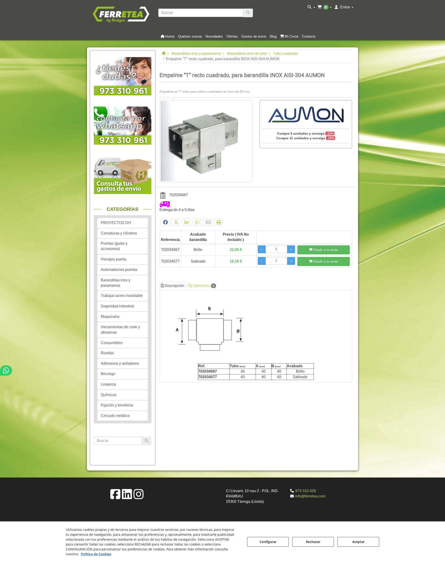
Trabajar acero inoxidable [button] (122, 296)
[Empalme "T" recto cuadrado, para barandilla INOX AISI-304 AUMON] (206, 141)
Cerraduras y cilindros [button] (119, 233)
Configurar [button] (268, 541)
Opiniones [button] (203, 286)
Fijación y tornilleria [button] (117, 405)
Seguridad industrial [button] (117, 306)
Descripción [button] (174, 286)
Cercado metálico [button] (115, 416)
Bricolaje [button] (108, 374)
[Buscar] (248, 13)
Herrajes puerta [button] (113, 259)
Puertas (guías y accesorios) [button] (114, 246)
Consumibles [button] (112, 343)
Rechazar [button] (313, 541)
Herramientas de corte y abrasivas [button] (120, 329)
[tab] (256, 336)
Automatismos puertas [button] (119, 270)
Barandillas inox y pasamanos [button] (115, 282)
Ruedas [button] (107, 353)
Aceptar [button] (358, 541)
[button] (120, 14)
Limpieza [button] (108, 384)
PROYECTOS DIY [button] (116, 223)
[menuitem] (311, 7)
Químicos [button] (108, 395)
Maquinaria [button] (110, 316)
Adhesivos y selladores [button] (120, 363)
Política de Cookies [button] (96, 554)
